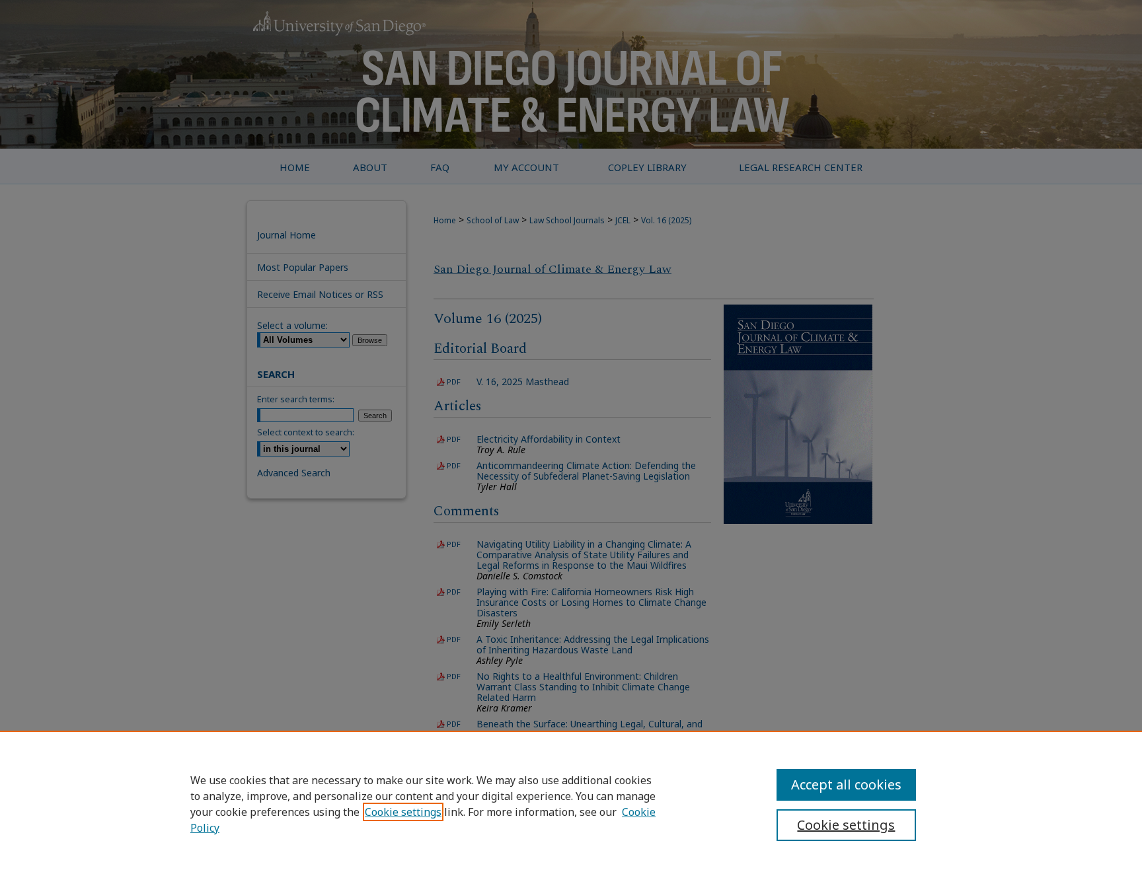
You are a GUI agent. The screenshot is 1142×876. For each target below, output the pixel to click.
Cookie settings (403, 812)
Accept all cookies (846, 784)
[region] (571, 803)
